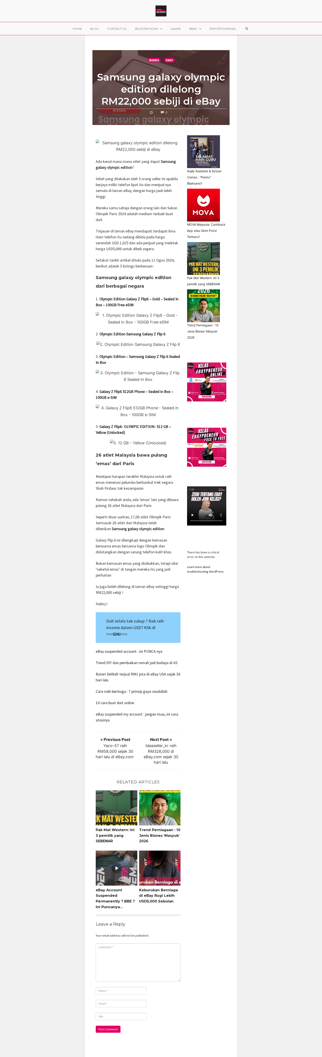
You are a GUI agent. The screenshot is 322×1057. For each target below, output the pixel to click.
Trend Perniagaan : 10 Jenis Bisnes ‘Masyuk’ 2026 (159, 835)
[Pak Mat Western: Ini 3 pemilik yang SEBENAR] (203, 258)
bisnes (154, 60)
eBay (193, 28)
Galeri (176, 28)
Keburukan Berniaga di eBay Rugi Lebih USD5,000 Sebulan (158, 895)
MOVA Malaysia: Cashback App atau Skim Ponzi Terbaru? (206, 231)
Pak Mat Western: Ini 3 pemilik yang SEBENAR (115, 835)
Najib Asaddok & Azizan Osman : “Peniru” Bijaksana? (204, 177)
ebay (169, 60)
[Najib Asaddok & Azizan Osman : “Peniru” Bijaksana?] (203, 151)
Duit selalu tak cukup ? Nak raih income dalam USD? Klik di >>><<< (135, 627)
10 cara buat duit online (115, 702)
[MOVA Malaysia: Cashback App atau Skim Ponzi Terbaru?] (203, 205)
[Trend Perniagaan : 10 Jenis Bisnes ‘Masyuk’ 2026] (203, 305)
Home (77, 28)
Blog (94, 28)
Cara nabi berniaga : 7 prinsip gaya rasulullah (132, 691)
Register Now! (146, 28)
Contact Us (116, 28)
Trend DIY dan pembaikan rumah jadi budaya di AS (136, 662)
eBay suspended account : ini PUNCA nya (129, 651)
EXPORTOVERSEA (223, 28)
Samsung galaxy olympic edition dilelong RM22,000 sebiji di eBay (161, 89)
